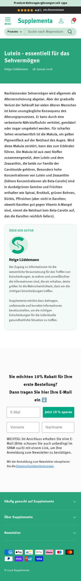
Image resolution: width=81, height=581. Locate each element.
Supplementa (21, 570)
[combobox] (40, 32)
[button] (73, 21)
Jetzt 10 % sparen (58, 412)
